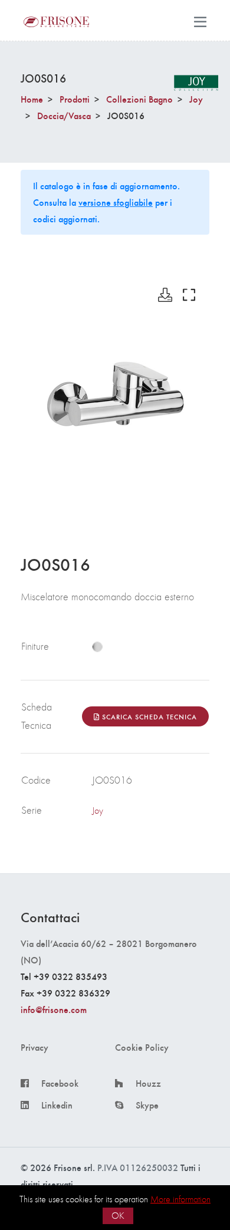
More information (180, 1199)
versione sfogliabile (115, 202)
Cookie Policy (142, 1047)
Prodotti (75, 99)
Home (32, 99)
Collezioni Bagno (139, 99)
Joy (196, 99)
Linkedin (57, 1105)
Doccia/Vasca (64, 115)
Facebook (59, 1083)
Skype (147, 1105)
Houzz (148, 1083)
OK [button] (117, 1215)
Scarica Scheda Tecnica (148, 716)
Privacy (34, 1047)
